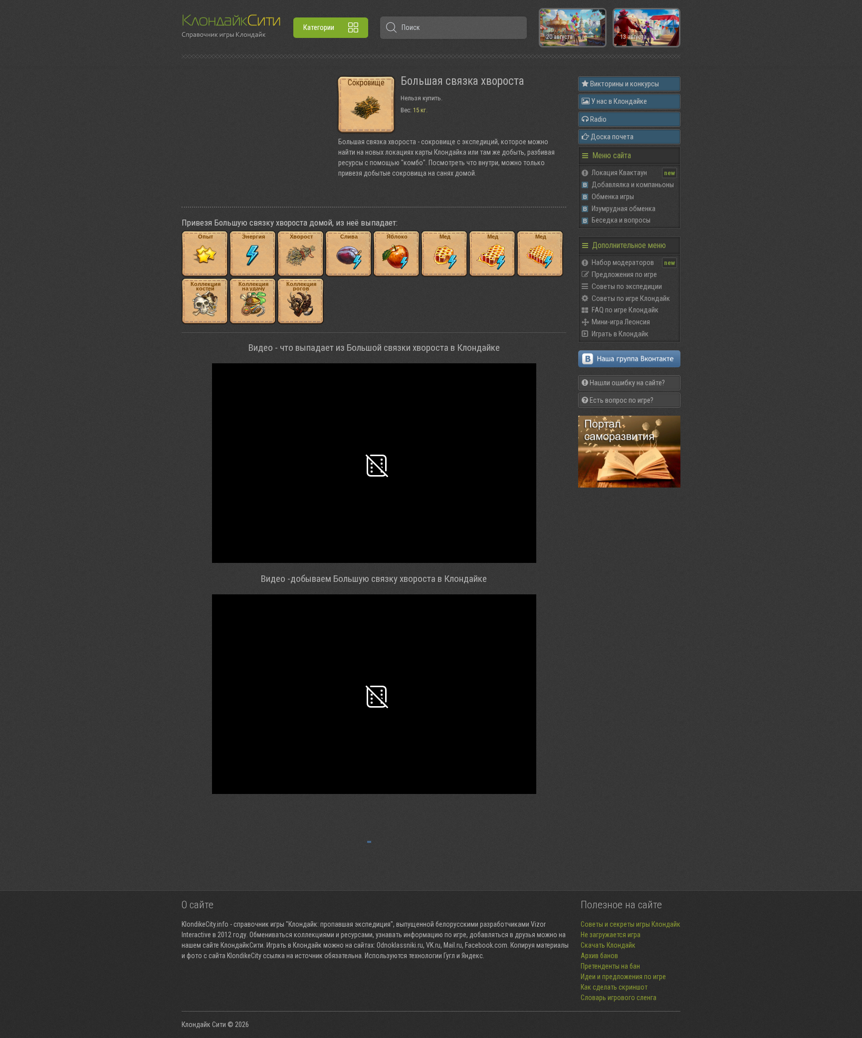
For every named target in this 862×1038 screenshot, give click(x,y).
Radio (598, 119)
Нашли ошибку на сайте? (626, 382)
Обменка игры (613, 196)
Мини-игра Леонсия (621, 321)
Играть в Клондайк (620, 333)
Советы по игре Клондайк (631, 298)
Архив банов (599, 956)
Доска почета (611, 136)
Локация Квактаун (619, 172)
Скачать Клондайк (608, 945)
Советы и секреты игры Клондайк (630, 924)
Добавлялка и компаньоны (633, 184)
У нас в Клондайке (618, 101)
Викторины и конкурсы (624, 83)
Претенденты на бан (610, 966)
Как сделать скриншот (614, 987)
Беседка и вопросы (621, 220)
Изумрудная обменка (623, 208)
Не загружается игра (611, 935)
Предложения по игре (624, 274)
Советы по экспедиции (627, 286)
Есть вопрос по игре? (620, 400)
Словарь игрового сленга (618, 998)
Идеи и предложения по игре (623, 977)
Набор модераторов (623, 262)
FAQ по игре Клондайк (625, 309)
